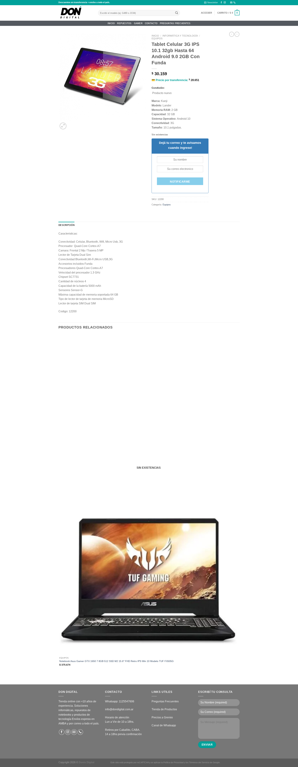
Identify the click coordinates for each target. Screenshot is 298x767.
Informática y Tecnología (180, 35)
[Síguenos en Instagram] (225, 2)
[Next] (71, 124)
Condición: (158, 87)
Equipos (157, 38)
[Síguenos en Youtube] (238, 2)
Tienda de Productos (164, 709)
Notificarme (180, 181)
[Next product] (231, 34)
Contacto (151, 23)
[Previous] (60, 678)
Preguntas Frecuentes (175, 23)
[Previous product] (237, 34)
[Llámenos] (235, 2)
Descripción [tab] (66, 225)
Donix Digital (87, 762)
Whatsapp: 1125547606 (119, 701)
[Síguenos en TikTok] (228, 2)
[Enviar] (177, 13)
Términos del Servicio (199, 762)
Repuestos (124, 23)
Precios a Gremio (162, 717)
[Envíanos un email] (231, 2)
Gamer (138, 23)
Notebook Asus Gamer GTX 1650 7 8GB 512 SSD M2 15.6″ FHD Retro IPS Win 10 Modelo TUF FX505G (116, 661)
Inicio (111, 23)
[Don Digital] (75, 13)
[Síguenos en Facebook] (221, 2)
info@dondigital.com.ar (119, 709)
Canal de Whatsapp (164, 725)
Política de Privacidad (173, 762)
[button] (211, 2)
